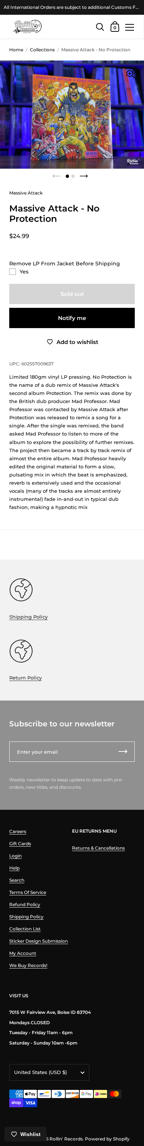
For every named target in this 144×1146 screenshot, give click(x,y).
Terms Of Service (27, 892)
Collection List (25, 929)
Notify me (72, 317)
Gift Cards (20, 843)
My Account (22, 953)
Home (16, 49)
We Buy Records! (28, 965)
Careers (17, 831)
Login (15, 855)
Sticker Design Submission (38, 941)
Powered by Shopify (107, 1139)
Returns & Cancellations (98, 848)
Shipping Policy (28, 617)
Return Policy (25, 678)
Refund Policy (24, 904)
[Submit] (123, 751)
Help (14, 868)
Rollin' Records (66, 1139)
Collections (42, 49)
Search (16, 880)
